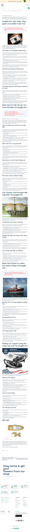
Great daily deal (25, 486)
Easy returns (16, 491)
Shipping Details (25, 504)
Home (2, 10)
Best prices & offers (6, 486)
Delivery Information (18, 500)
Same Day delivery (15, 486)
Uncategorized (5, 10)
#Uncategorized (7, 450)
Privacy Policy (17, 501)
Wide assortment (6, 492)
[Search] (28, 8)
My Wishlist (24, 501)
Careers (16, 507)
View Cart (24, 500)
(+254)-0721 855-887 (6, 499)
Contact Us (16, 504)
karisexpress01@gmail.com (6, 500)
